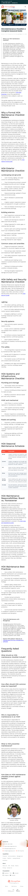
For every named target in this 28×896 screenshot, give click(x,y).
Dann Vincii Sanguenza (8, 34)
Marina (16, 865)
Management (20, 856)
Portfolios (5, 860)
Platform (9, 858)
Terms (6, 886)
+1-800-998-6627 (5, 2)
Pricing (4, 867)
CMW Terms (14, 886)
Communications (12, 856)
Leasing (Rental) (16, 858)
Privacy (21, 886)
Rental (12, 865)
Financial (5, 856)
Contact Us (15, 2)
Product (4, 858)
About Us (5, 865)
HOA (9, 865)
